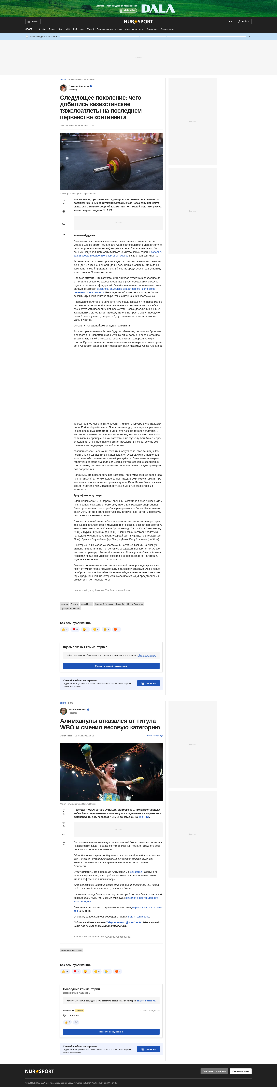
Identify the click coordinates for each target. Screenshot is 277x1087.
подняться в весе (138, 916)
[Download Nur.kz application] (138, 8)
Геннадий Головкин (104, 604)
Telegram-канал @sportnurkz (123, 922)
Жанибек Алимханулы (71, 950)
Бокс (60, 29)
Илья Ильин (86, 604)
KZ (230, 21)
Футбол (42, 29)
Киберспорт (78, 29)
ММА (68, 29)
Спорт (28, 29)
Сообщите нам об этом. (118, 590)
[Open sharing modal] (64, 223)
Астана (64, 604)
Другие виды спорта (134, 29)
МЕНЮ (35, 21)
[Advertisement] (138, 57)
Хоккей (90, 29)
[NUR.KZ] (138, 21)
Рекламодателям (240, 1071)
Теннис (52, 29)
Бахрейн (120, 604)
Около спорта (167, 29)
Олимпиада (152, 29)
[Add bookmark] (63, 233)
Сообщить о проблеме (214, 1071)
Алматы (74, 604)
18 (67, 971)
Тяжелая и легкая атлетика (109, 29)
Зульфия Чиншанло (70, 608)
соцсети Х (136, 871)
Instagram (151, 683)
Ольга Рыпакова (135, 604)
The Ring (143, 817)
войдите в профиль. (146, 655)
